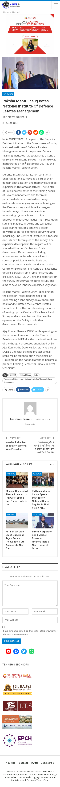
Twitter (34, 763)
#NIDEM (13, 375)
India (36, 375)
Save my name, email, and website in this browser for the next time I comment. (30, 632)
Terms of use (42, 780)
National (8, 93)
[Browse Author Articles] (30, 408)
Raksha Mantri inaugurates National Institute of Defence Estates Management (28, 380)
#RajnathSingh (25, 375)
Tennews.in (10, 771)
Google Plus (47, 763)
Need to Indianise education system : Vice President (16, 446)
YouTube (10, 763)
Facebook (23, 763)
